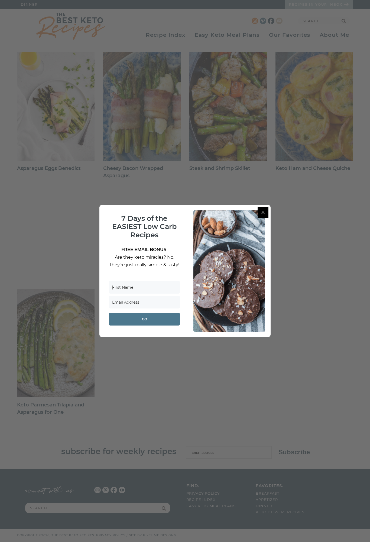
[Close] (263, 212)
